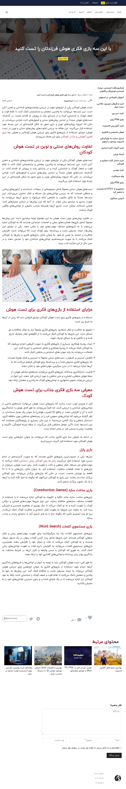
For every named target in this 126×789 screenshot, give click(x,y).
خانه (90, 95)
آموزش (89, 12)
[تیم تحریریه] (90, 100)
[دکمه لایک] (90, 617)
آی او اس (72, 12)
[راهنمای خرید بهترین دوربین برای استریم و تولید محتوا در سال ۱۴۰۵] (18, 655)
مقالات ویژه (63, 58)
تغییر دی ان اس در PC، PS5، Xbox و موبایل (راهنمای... (78, 669)
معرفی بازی (99, 12)
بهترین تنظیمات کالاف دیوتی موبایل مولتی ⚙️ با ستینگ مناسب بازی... (48, 670)
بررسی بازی (110, 12)
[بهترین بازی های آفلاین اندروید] (108, 655)
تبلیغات (95, 3)
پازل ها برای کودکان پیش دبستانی (37, 461)
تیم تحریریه (68, 101)
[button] (6, 12)
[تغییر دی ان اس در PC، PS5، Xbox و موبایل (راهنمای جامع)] (78, 655)
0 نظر (73, 620)
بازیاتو (119, 12)
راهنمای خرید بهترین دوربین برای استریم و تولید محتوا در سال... (18, 670)
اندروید (81, 12)
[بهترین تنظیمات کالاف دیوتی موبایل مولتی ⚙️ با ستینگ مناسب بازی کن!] (48, 655)
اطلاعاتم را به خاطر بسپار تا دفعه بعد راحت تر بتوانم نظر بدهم (90, 748)
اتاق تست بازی (111, 3)
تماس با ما (85, 3)
